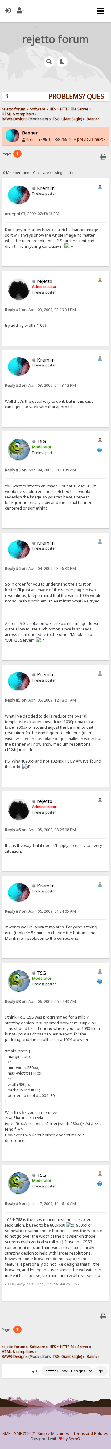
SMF (6, 1433)
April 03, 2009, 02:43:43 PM (32, 213)
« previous (83, 139)
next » (99, 139)
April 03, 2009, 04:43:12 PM (40, 385)
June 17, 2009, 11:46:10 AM (40, 1203)
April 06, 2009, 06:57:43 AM (40, 1001)
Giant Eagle (71, 118)
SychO (74, 1438)
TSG (56, 118)
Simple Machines (53, 1433)
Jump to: (33, 1371)
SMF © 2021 (25, 1433)
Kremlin (33, 139)
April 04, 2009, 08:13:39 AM (40, 470)
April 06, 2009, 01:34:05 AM (40, 911)
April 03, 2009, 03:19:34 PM (40, 309)
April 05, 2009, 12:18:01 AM (40, 700)
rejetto (44, 281)
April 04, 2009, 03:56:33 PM (40, 568)
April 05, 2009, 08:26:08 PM (40, 829)
